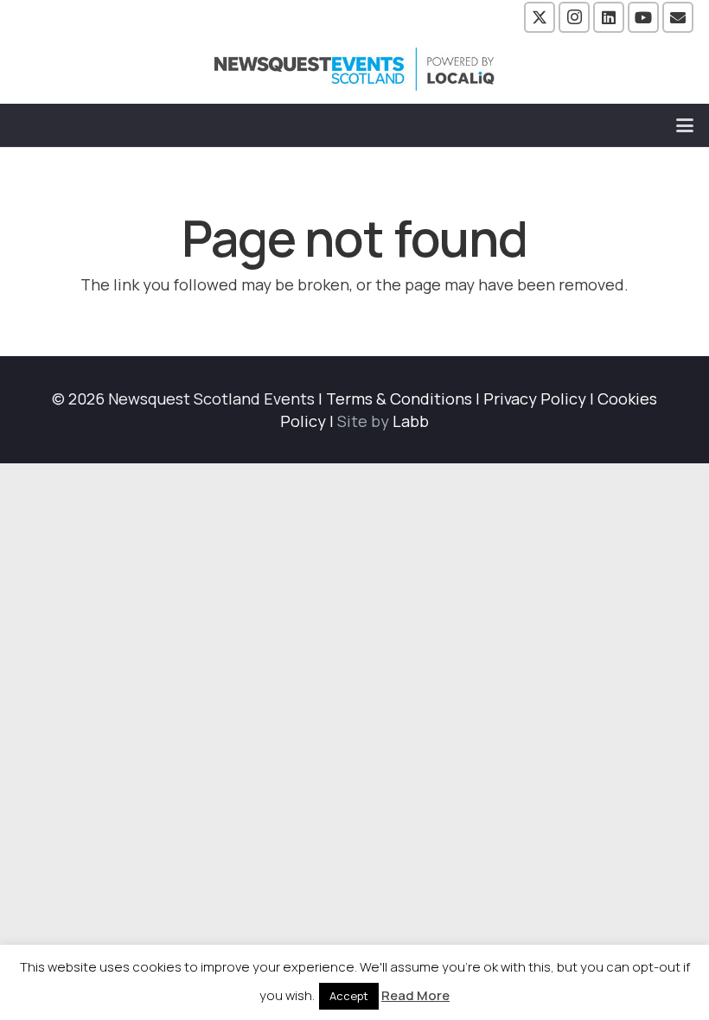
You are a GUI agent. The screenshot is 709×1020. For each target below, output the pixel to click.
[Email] (677, 17)
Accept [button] (348, 996)
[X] (539, 17)
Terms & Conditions (399, 398)
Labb (411, 421)
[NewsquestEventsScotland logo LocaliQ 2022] (354, 69)
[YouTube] (643, 17)
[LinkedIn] (608, 17)
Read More (415, 995)
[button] (685, 125)
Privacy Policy (534, 398)
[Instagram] (574, 17)
